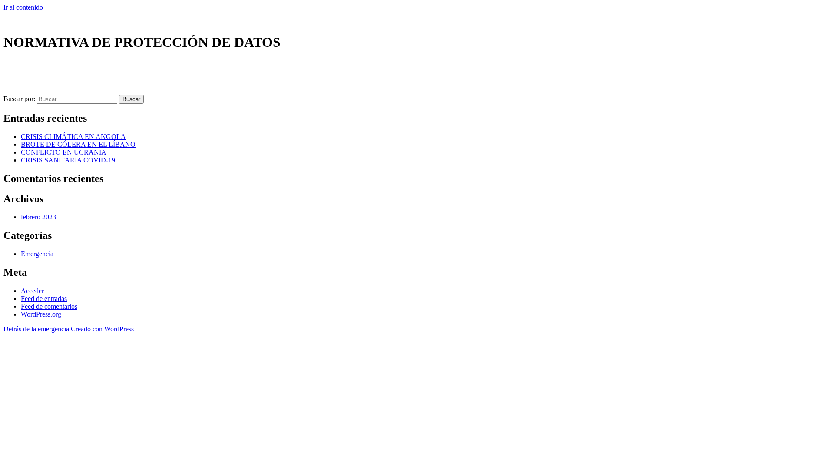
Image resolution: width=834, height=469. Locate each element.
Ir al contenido (23, 7)
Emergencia (37, 254)
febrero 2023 (38, 217)
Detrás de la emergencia (36, 329)
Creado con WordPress (102, 329)
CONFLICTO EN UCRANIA (63, 152)
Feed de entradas (44, 298)
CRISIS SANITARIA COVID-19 (68, 160)
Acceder (32, 290)
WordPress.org (41, 314)
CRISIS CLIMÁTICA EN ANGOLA (73, 136)
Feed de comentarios (49, 306)
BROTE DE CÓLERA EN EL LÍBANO (78, 144)
